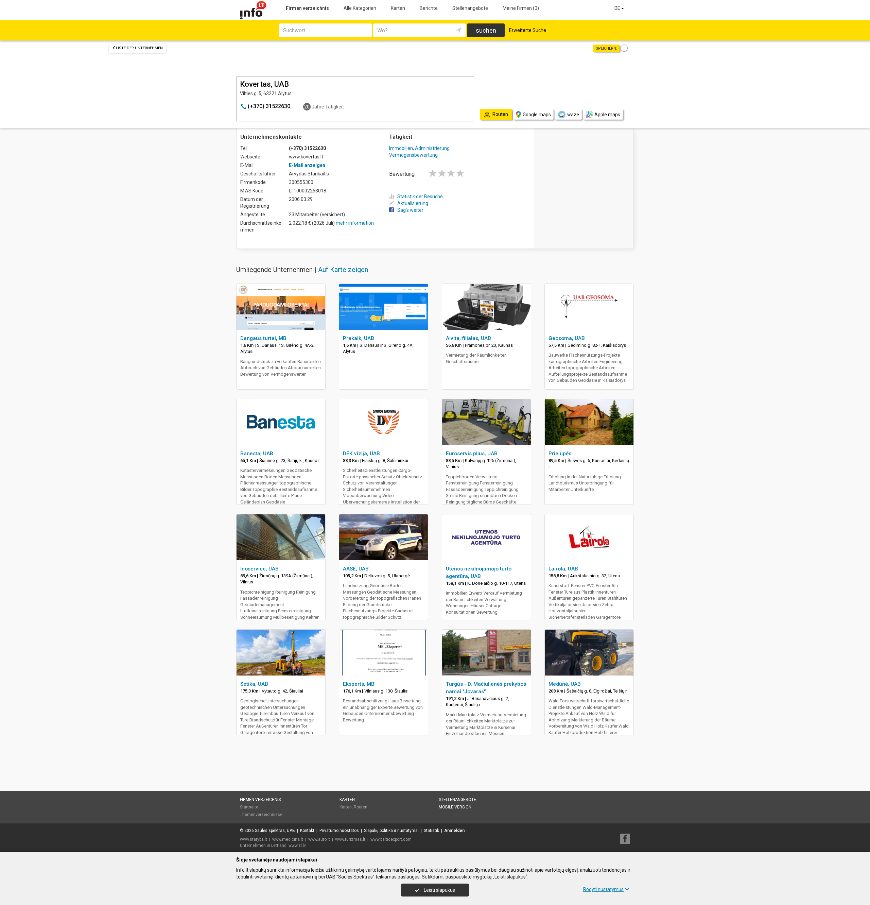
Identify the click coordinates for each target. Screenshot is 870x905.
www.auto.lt (319, 839)
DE (617, 8)
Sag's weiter (410, 210)
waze (573, 114)
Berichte (429, 8)
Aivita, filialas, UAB (468, 338)
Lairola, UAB (563, 569)
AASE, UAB (356, 569)
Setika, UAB (254, 684)
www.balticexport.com (391, 839)
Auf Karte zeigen (343, 270)
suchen (486, 30)
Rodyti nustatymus (603, 889)
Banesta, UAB (256, 453)
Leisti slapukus (439, 890)
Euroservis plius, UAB (472, 453)
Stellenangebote (470, 8)
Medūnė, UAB (565, 684)
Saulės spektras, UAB (275, 830)
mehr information (355, 223)
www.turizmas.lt (350, 839)
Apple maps (607, 114)
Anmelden (454, 830)
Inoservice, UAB (259, 569)
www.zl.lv (297, 845)
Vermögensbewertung (413, 155)
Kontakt (307, 830)
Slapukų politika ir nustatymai (391, 830)
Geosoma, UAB (567, 338)
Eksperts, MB (359, 684)
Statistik (431, 830)
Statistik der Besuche (420, 196)
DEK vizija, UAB (361, 453)
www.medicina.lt (287, 839)
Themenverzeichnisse (261, 814)
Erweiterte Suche (527, 30)
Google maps (537, 114)
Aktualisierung (412, 203)
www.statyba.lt (253, 839)
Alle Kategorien (360, 8)
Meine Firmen (521, 8)
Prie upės (560, 453)
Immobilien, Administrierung (419, 148)
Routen (360, 807)
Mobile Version (455, 807)
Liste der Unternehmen (139, 48)
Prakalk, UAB (358, 338)
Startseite (249, 807)
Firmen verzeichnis (307, 8)
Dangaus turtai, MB (263, 338)
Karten (398, 8)
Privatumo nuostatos (339, 830)
